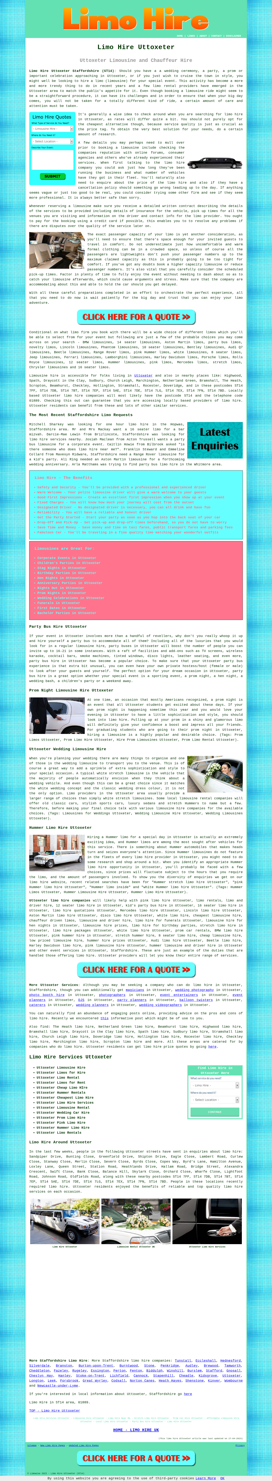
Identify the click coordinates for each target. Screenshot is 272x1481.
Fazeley (61, 1371)
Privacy (240, 1445)
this (104, 1018)
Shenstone (194, 1381)
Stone (149, 1366)
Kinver (214, 1381)
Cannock (141, 1376)
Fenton (136, 1371)
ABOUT (203, 35)
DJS (81, 1000)
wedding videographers (160, 1005)
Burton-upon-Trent (96, 1366)
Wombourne (233, 1381)
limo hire (233, 114)
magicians (135, 990)
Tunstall (183, 1361)
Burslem (194, 1371)
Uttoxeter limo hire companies (59, 900)
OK (222, 1478)
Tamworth (232, 1366)
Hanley (64, 1376)
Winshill (175, 1371)
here (212, 1047)
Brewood (211, 1366)
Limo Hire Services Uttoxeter (70, 1057)
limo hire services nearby (55, 439)
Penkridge (170, 1366)
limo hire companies (150, 1361)
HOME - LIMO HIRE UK (136, 1430)
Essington (100, 1371)
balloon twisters (196, 1000)
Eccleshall (206, 1361)
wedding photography (194, 990)
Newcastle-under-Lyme (57, 1386)
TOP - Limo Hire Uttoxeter (54, 1411)
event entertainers (179, 995)
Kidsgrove (208, 1376)
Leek (52, 1381)
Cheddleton (39, 1371)
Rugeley (79, 1371)
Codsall (118, 1381)
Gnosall (233, 1371)
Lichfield (119, 1376)
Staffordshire (124, 950)
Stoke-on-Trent (90, 1376)
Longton (36, 1381)
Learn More (206, 1478)
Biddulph (154, 1371)
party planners (132, 1000)
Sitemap (31, 1445)
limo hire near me (96, 449)
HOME (180, 35)
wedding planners (92, 1005)
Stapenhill (163, 1376)
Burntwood (129, 1366)
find (44, 1027)
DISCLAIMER (233, 35)
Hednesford (230, 1361)
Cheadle (186, 1376)
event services (64, 950)
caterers (37, 1005)
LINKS (191, 35)
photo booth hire (47, 995)
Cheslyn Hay (41, 1376)
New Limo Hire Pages (52, 1445)
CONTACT (216, 35)
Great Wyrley (95, 1381)
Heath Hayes (170, 1381)
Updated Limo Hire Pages (84, 1445)
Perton (119, 1371)
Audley (191, 1366)
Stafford (214, 1371)
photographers (112, 995)
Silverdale (39, 1366)
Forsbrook (69, 1381)
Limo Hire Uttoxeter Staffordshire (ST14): (72, 71)
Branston (64, 1366)
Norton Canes (142, 1381)
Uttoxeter (143, 376)
